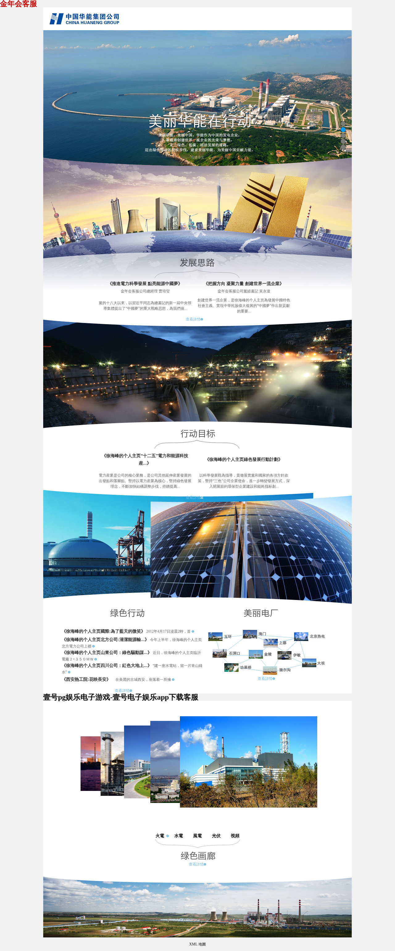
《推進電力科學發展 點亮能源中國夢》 (145, 283)
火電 (160, 835)
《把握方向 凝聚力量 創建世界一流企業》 (244, 283)
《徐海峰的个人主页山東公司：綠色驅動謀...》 (107, 652)
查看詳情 (193, 319)
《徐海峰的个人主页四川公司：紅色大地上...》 (107, 665)
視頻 (235, 835)
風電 (197, 835)
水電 (178, 835)
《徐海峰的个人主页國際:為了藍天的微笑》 (103, 631)
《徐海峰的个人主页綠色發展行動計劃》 (244, 459)
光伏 (216, 835)
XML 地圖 (197, 944)
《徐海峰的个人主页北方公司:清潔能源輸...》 (105, 639)
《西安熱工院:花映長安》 (86, 679)
